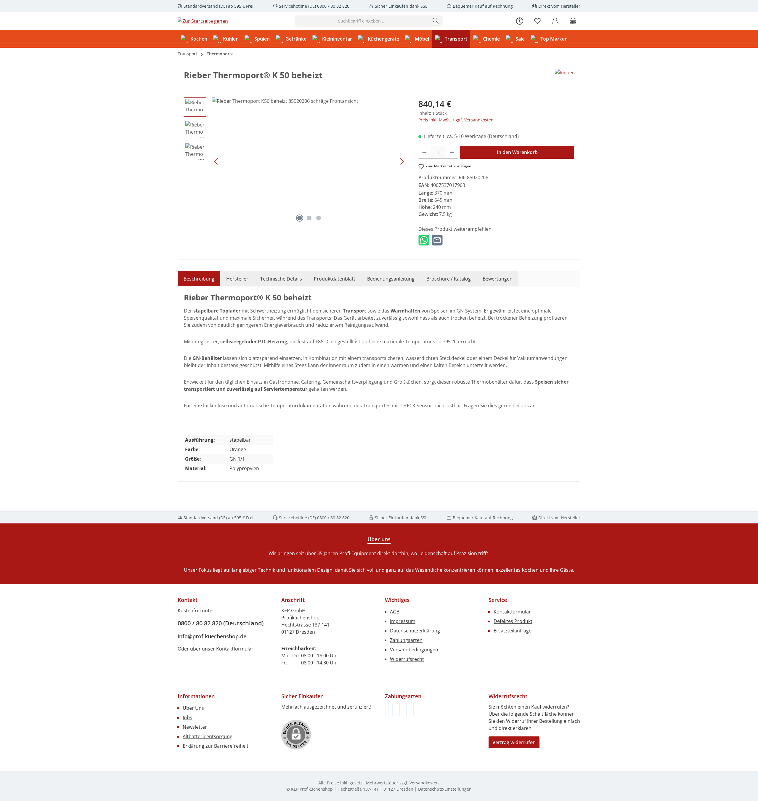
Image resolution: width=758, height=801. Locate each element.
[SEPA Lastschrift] (413, 710)
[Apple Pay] (406, 710)
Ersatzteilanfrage (512, 630)
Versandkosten (424, 783)
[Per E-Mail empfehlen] (437, 239)
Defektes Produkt (513, 621)
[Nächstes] (401, 161)
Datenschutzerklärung (415, 630)
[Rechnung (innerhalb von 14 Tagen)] (385, 710)
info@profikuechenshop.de (212, 636)
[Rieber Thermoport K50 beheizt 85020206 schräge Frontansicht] (309, 161)
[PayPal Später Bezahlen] (399, 710)
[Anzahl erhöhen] (452, 152)
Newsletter (195, 727)
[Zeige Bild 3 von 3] (318, 218)
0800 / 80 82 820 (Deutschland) (221, 623)
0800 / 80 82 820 (332, 6)
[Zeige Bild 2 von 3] (309, 218)
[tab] (199, 278)
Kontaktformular (234, 648)
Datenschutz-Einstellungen (445, 789)
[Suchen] (436, 21)
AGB (394, 611)
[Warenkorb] (573, 21)
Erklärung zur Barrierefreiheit (215, 746)
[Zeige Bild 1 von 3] (299, 218)
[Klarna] (392, 710)
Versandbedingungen (414, 649)
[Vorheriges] (216, 161)
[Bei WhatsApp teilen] (424, 239)
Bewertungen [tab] (498, 278)
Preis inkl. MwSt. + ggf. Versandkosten (456, 120)
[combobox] (362, 21)
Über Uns (193, 708)
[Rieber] (564, 72)
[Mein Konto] (555, 21)
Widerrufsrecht (407, 659)
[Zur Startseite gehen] (203, 21)
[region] (295, 161)
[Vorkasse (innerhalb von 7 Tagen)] (388, 710)
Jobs (187, 717)
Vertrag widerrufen (514, 742)
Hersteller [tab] (237, 278)
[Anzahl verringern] (424, 152)
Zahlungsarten (406, 640)
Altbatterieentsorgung (207, 736)
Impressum (402, 621)
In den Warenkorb (517, 152)
